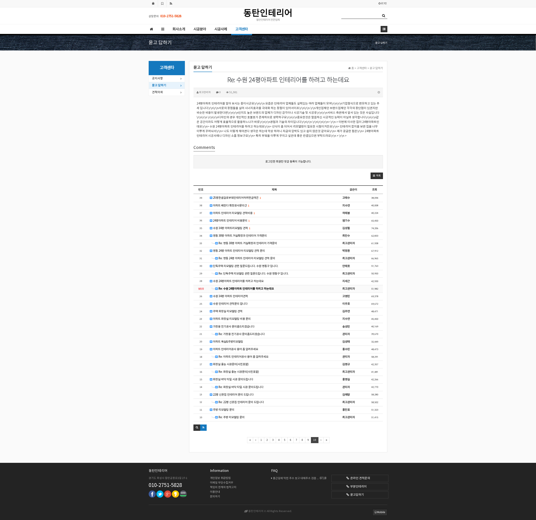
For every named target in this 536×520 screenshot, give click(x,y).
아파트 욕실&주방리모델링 (227, 341)
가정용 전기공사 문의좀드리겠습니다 (233, 326)
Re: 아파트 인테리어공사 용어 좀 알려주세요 (243, 357)
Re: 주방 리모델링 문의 (231, 417)
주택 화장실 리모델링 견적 (227, 311)
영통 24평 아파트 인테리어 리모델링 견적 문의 (238, 251)
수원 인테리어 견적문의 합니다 (229, 304)
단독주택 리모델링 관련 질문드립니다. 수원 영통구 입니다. (245, 266)
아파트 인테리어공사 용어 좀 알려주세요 (235, 349)
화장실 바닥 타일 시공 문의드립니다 (232, 379)
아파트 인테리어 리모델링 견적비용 (233, 213)
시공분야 (199, 29)
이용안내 (215, 492)
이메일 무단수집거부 (221, 482)
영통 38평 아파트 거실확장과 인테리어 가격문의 (239, 235)
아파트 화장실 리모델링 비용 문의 (231, 319)
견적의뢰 (157, 92)
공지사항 (157, 78)
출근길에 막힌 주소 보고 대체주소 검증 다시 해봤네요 (299, 478)
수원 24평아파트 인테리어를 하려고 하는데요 (238, 281)
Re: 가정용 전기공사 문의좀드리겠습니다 (241, 334)
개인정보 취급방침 (220, 478)
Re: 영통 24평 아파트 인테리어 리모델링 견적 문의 (246, 258)
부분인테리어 (358, 486)
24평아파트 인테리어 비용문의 (231, 220)
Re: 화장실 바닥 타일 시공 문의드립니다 (240, 387)
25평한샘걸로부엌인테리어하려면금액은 (236, 198)
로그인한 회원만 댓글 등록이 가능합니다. (288, 161)
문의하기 (215, 496)
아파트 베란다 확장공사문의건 (230, 205)
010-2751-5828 (165, 485)
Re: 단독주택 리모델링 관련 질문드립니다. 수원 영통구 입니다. (253, 273)
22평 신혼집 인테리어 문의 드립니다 (233, 394)
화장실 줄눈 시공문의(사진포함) (230, 364)
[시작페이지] (153, 3)
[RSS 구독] (171, 3)
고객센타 (241, 29)
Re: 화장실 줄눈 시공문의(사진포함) (238, 372)
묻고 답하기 (159, 85)
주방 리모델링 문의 (223, 410)
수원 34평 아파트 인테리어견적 (230, 296)
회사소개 (179, 29)
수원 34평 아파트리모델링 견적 (231, 228)
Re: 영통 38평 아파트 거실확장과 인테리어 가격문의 (247, 243)
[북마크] (162, 3)
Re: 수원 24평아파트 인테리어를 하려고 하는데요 (246, 288)
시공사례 (220, 29)
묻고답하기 (356, 495)
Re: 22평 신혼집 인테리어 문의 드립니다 (241, 402)
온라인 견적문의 (359, 478)
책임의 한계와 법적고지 (223, 487)
